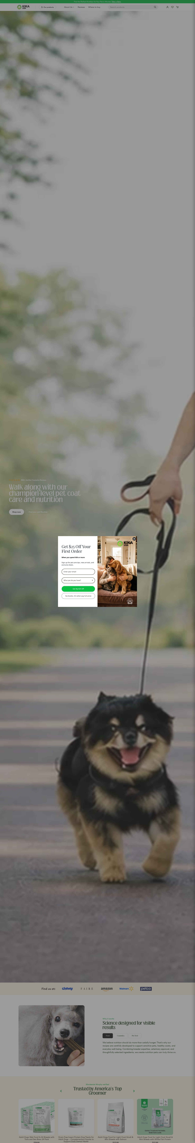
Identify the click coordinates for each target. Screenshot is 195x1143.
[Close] (134, 539)
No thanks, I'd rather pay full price (78, 596)
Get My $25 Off (78, 589)
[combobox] (78, 580)
